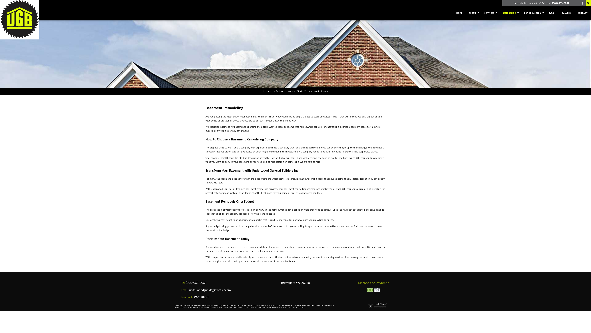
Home (459, 12)
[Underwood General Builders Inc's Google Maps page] (588, 3)
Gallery (566, 12)
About (472, 12)
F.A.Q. (552, 12)
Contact (582, 12)
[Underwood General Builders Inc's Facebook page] (582, 3)
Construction (532, 12)
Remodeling (509, 12)
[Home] (19, 19)
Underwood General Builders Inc (98, 15)
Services (489, 12)
